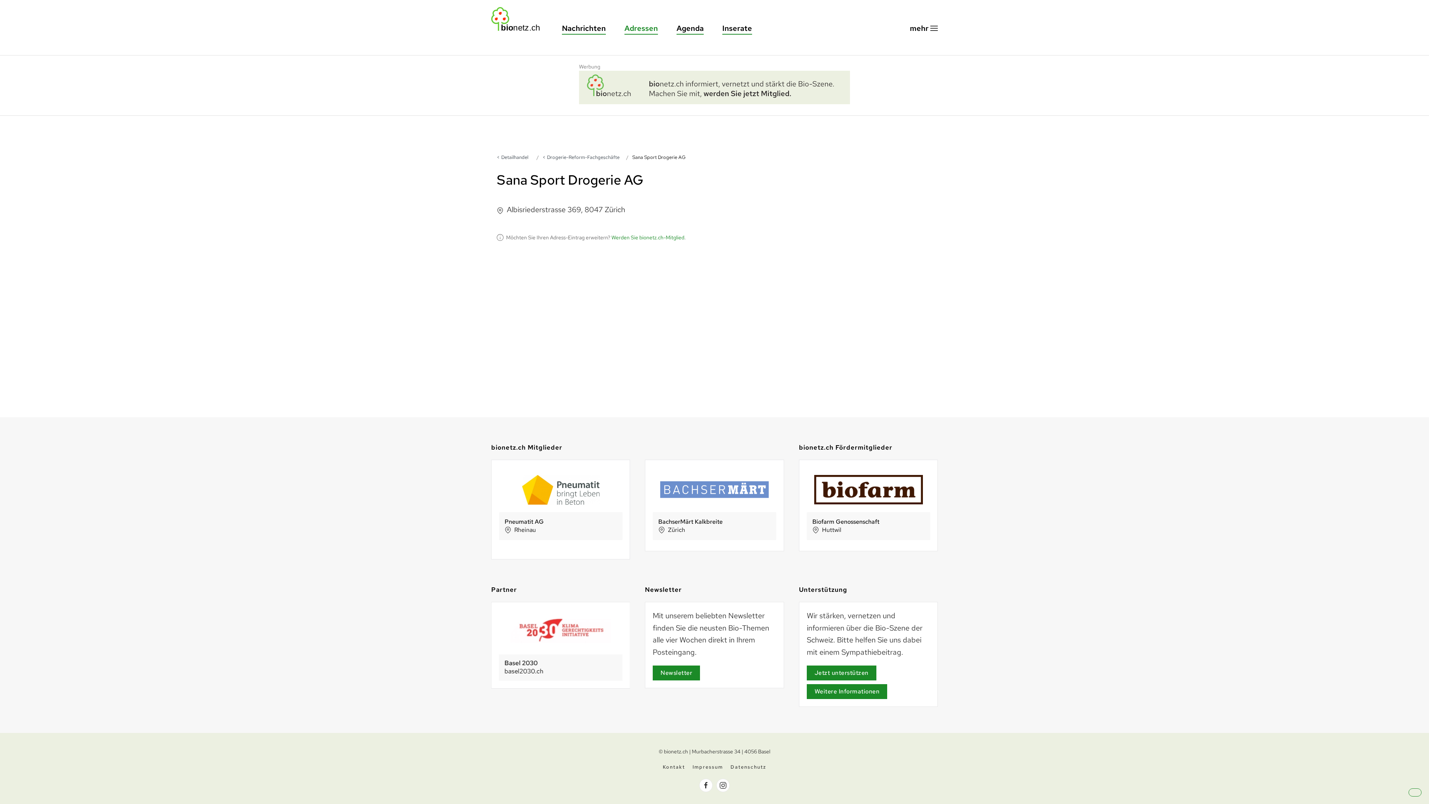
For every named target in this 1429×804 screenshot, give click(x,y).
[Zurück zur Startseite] (519, 19)
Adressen (641, 28)
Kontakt (674, 767)
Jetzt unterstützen (842, 673)
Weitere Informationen (847, 691)
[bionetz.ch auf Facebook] (706, 785)
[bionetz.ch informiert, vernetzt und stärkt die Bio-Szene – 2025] (714, 86)
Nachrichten (584, 28)
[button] (924, 28)
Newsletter (676, 673)
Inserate (737, 28)
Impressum (708, 767)
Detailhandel (514, 157)
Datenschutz (748, 767)
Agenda (690, 28)
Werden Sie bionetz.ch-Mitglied (647, 237)
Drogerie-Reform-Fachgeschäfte (583, 157)
